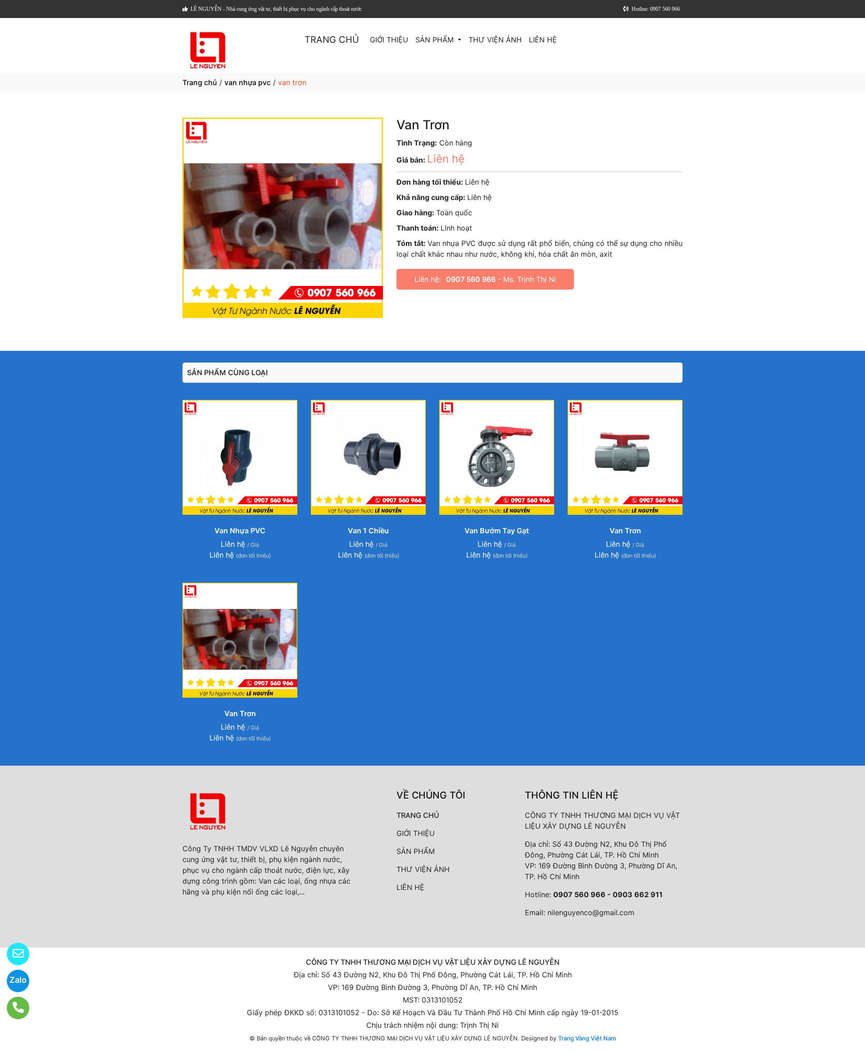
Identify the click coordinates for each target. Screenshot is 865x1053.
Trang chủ (199, 82)
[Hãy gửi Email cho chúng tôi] (12, 954)
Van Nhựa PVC (239, 530)
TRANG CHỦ (332, 39)
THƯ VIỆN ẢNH (495, 39)
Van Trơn (625, 530)
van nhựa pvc (247, 82)
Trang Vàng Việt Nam (587, 1038)
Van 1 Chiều (368, 530)
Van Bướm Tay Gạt (496, 530)
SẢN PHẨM (435, 39)
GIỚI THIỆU (389, 39)
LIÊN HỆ (543, 39)
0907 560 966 (471, 279)
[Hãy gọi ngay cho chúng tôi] (12, 1008)
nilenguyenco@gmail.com (590, 912)
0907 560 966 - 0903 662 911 (608, 894)
